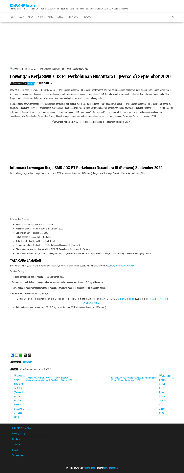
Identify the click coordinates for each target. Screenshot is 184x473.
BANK (50, 17)
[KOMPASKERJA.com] (12, 17)
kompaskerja (45, 83)
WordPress (90, 468)
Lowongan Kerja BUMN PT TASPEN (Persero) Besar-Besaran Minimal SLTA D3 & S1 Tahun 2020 (49, 379)
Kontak (15, 450)
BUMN (40, 17)
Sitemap (16, 444)
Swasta (88, 17)
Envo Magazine (111, 468)
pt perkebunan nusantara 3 (32, 369)
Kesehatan (73, 17)
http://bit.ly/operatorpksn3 (122, 265)
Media (60, 17)
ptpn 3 (49, 368)
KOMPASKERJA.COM (21, 428)
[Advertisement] (92, 43)
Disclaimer (17, 439)
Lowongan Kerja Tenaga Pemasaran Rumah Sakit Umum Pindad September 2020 (133, 379)
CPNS (30, 17)
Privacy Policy (18, 433)
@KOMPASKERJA (126, 299)
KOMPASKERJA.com (22, 5)
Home (21, 17)
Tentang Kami (18, 455)
